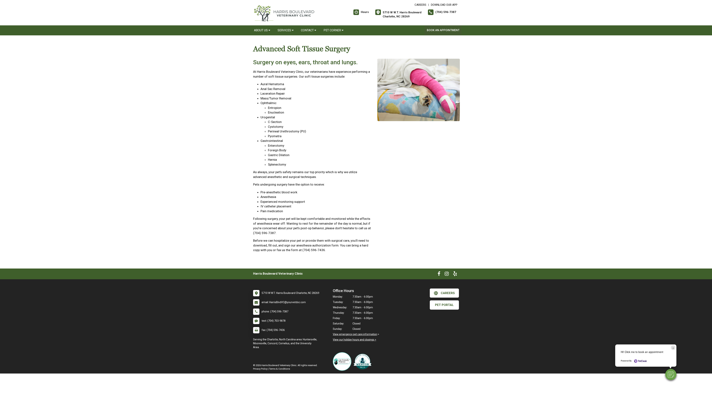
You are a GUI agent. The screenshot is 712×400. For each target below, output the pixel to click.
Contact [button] (307, 30)
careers (448, 293)
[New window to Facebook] (439, 274)
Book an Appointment (443, 30)
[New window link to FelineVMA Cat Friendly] (343, 361)
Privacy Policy (260, 368)
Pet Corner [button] (333, 30)
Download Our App (444, 4)
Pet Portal (444, 305)
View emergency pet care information (355, 334)
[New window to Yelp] (455, 274)
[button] (670, 374)
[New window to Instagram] (447, 274)
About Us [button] (261, 30)
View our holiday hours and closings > (354, 339)
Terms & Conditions (279, 368)
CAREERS (420, 4)
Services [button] (285, 30)
